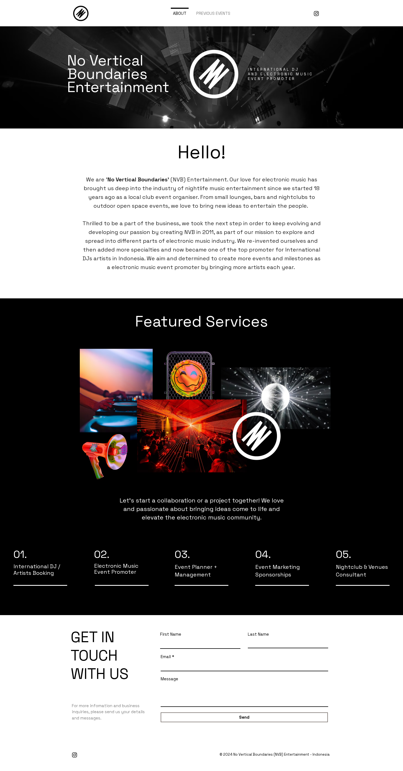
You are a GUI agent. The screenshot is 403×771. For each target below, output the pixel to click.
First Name (170, 634)
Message (169, 679)
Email (166, 657)
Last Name (258, 634)
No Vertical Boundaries (252, 754)
